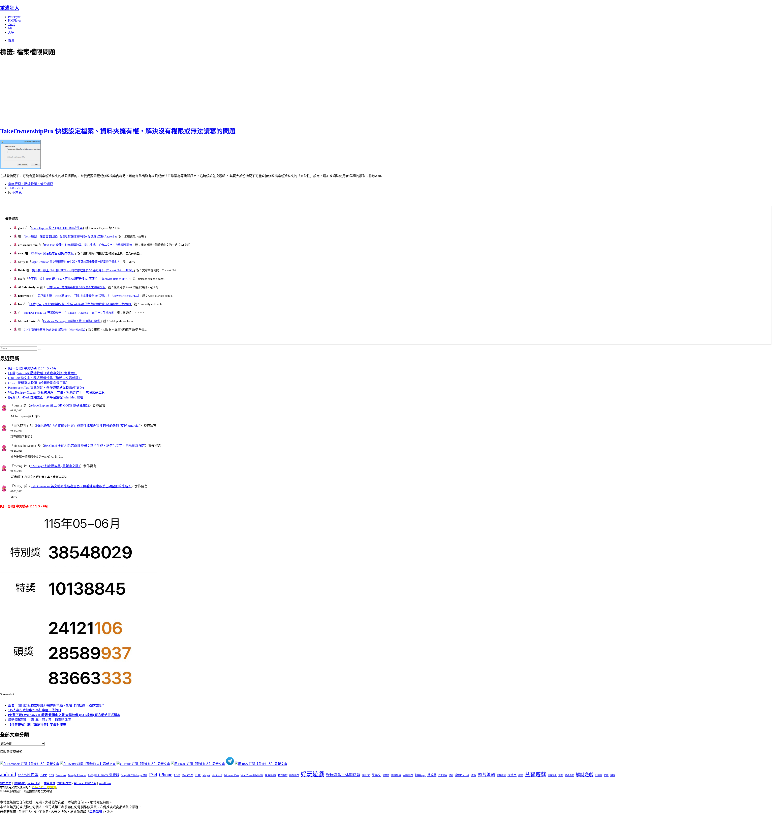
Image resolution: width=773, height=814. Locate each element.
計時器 (598, 775)
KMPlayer (14, 20)
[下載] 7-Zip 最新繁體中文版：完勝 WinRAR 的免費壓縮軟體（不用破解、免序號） (80, 304)
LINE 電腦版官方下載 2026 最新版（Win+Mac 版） (55, 329)
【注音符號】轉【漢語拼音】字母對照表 (37, 724)
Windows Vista (231, 775)
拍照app (420, 775)
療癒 (520, 775)
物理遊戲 (501, 775)
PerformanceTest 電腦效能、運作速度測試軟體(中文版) (46, 387)
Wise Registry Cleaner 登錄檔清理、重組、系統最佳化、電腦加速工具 (56, 392)
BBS (51, 775)
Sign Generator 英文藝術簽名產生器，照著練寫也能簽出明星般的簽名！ (75, 261)
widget (206, 775)
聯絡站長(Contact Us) (27, 783)
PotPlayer (14, 17)
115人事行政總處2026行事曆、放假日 (34, 710)
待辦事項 (396, 775)
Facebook (61, 775)
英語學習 (569, 775)
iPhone (165, 774)
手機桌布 (408, 775)
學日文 (366, 775)
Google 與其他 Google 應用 (134, 775)
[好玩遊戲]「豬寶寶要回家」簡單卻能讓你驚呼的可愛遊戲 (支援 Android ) (70, 236)
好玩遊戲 (312, 774)
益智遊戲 (535, 774)
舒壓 (560, 775)
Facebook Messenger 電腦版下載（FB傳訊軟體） (71, 321)
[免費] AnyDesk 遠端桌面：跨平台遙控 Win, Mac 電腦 (45, 397)
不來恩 (17, 192)
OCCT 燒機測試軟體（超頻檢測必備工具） (38, 383)
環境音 (512, 775)
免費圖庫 (270, 775)
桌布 (451, 775)
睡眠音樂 (552, 775)
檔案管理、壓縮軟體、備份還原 (30, 184)
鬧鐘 (612, 775)
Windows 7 (217, 775)
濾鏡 (473, 775)
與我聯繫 (95, 812)
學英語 (386, 775)
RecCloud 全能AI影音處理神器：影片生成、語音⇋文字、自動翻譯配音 (88, 245)
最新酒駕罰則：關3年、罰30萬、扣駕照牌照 (39, 720)
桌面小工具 (462, 775)
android (8, 774)
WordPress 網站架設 (252, 775)
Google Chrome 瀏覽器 (103, 775)
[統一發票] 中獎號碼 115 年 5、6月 (32, 368)
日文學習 (442, 775)
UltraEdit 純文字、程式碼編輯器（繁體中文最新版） (45, 378)
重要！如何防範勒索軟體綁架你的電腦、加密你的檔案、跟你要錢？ (56, 705)
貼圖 (606, 775)
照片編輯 (486, 775)
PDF (198, 775)
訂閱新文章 (64, 783)
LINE (177, 775)
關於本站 (5, 783)
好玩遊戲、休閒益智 (343, 775)
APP (43, 775)
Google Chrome (77, 775)
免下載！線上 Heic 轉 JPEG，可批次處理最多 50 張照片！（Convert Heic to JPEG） (83, 270)
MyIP (11, 27)
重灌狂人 (9, 8)
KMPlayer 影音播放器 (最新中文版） (53, 253)
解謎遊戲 (584, 774)
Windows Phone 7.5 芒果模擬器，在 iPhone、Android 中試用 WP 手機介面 (69, 312)
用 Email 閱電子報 (85, 783)
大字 (11, 32)
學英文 (376, 775)
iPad (153, 774)
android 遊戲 (28, 775)
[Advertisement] (72, 90)
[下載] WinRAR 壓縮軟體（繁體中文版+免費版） (42, 373)
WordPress (105, 783)
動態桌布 (294, 775)
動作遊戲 (282, 775)
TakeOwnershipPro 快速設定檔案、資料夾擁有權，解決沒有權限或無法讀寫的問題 (118, 131)
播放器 (431, 775)
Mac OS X (187, 775)
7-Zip (11, 24)
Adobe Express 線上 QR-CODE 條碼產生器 (57, 228)
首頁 (11, 40)
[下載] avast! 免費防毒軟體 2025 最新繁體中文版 (75, 287)
